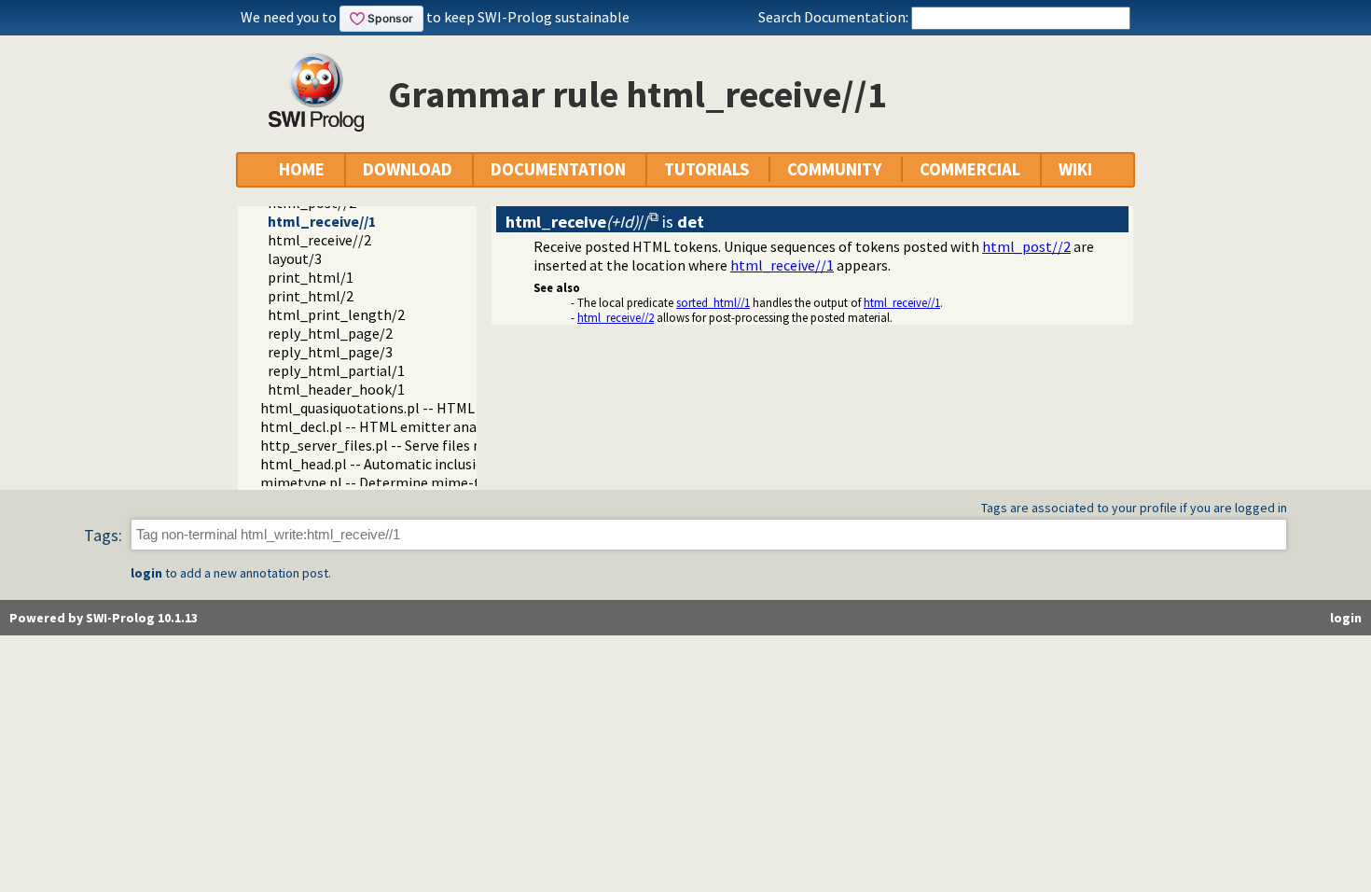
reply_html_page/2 (330, 333)
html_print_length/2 (336, 314)
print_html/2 (310, 295)
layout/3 (295, 258)
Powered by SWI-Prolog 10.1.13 (103, 617)
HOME (302, 169)
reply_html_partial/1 (336, 370)
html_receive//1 (322, 221)
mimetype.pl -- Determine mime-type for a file (410, 482)
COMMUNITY (834, 169)
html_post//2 (1026, 246)
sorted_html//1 (713, 302)
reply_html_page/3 (330, 351)
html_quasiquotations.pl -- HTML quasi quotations (422, 407)
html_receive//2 (319, 239)
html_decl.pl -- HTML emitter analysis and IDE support (435, 426)
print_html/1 (310, 277)
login (146, 572)
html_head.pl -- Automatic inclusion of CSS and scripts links (451, 463)
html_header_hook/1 (336, 389)
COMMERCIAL (970, 169)
